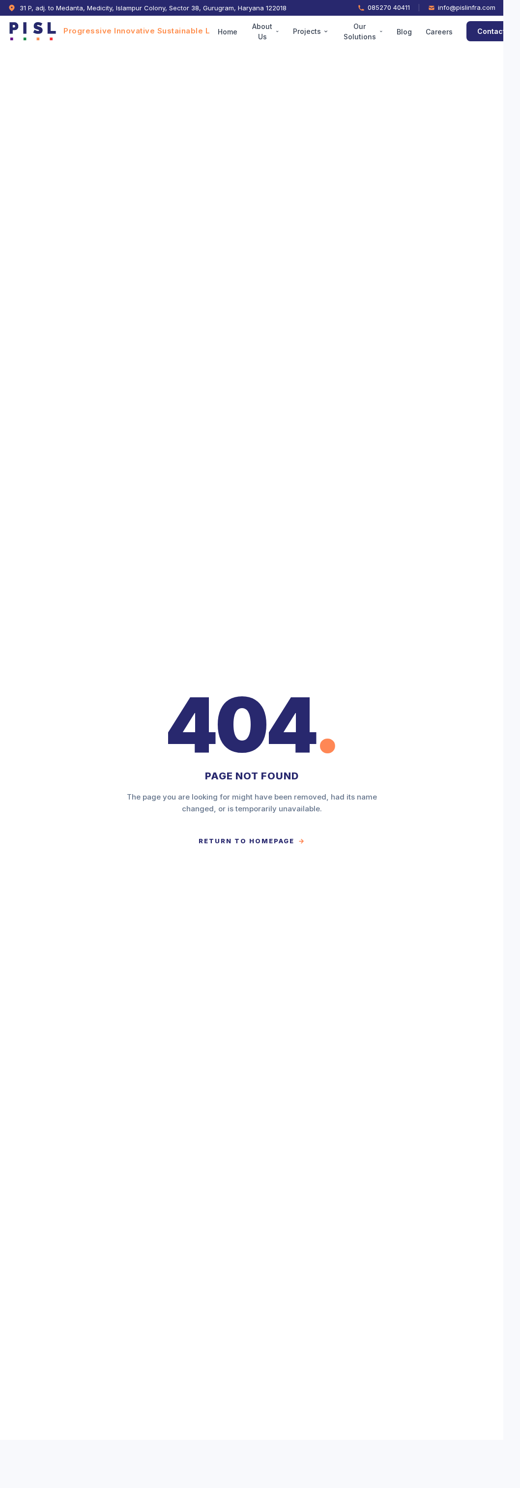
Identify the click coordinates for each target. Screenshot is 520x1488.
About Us (274, 31)
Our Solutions (371, 31)
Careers (450, 32)
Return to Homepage (252, 841)
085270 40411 (389, 7)
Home (239, 32)
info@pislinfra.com (466, 7)
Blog (416, 32)
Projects (319, 31)
